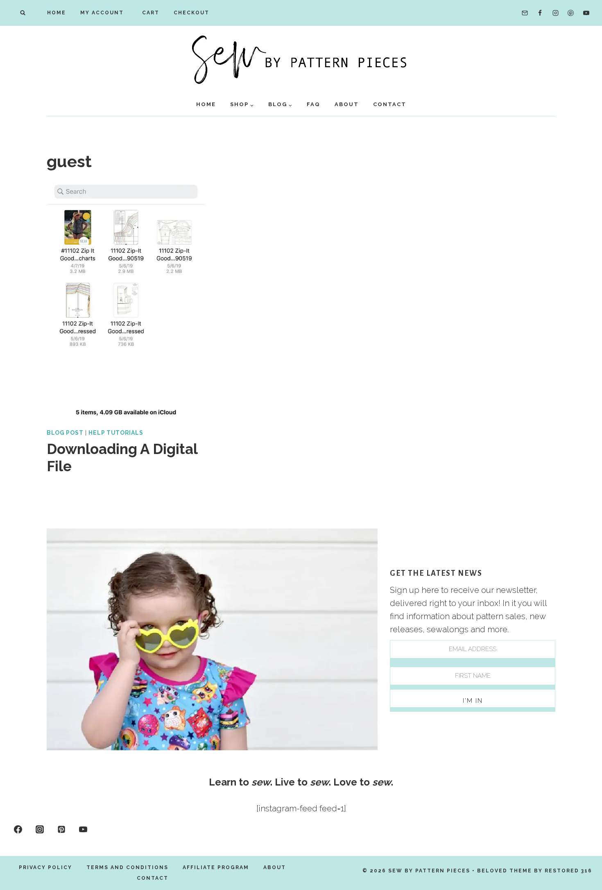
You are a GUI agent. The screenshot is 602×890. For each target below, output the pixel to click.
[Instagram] (555, 13)
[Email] (524, 13)
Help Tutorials (115, 432)
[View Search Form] (23, 13)
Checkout (191, 13)
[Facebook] (540, 13)
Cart (148, 13)
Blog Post (65, 432)
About (347, 104)
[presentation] (126, 301)
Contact (389, 104)
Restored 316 (568, 871)
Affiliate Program (216, 867)
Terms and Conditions (127, 867)
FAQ (313, 104)
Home (56, 13)
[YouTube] (586, 13)
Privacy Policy (45, 867)
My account (102, 13)
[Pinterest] (571, 13)
